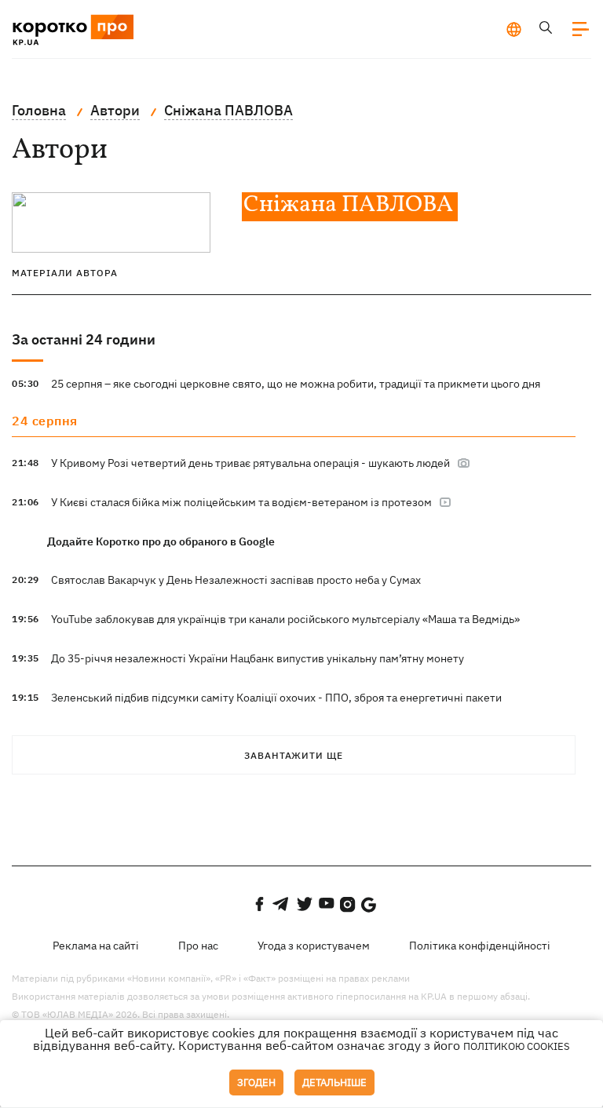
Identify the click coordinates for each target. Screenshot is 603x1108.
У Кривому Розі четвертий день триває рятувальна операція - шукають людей (251, 463)
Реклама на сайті (96, 946)
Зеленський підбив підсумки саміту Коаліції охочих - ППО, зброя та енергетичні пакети (276, 698)
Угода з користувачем (314, 946)
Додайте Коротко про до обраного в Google (161, 541)
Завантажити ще (293, 755)
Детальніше (334, 1082)
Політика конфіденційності (479, 946)
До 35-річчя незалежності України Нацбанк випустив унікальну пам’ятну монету (257, 658)
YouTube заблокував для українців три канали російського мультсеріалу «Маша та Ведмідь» (285, 619)
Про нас (198, 946)
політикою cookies (516, 1046)
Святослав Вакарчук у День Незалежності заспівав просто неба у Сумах (236, 580)
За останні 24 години (83, 339)
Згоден (256, 1082)
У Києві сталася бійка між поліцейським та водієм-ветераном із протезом (242, 502)
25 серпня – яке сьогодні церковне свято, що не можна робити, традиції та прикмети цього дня (295, 384)
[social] (259, 904)
